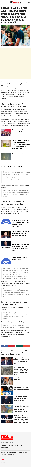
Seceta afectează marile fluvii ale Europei (21, 155)
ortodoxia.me (4, 447)
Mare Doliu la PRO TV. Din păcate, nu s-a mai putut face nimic (21, 389)
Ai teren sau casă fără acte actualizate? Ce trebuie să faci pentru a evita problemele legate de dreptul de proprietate (21, 222)
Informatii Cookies (22, 452)
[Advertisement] (15, 63)
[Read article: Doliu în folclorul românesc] (7, 381)
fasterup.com (18, 445)
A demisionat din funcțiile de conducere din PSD (20, 131)
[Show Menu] (2, 2)
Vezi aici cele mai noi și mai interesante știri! (20, 258)
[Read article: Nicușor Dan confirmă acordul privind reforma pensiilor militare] (7, 400)
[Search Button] (29, 2)
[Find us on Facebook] (1, 462)
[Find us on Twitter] (7, 462)
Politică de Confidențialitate (8, 454)
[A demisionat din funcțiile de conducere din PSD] (6, 135)
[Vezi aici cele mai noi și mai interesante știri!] (6, 263)
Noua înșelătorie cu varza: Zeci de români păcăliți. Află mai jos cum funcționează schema (21, 408)
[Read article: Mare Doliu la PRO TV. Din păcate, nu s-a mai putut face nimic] (7, 390)
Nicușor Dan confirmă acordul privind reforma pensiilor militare (20, 398)
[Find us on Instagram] (4, 462)
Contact (11, 442)
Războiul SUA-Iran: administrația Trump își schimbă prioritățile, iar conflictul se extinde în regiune (20, 370)
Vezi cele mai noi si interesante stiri (12, 166)
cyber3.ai (3, 445)
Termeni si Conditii (11, 452)
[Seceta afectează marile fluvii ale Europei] (6, 159)
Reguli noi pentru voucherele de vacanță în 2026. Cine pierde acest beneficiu (20, 233)
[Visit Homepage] (15, 2)
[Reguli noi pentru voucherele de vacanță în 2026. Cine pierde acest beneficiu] (6, 237)
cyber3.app (10, 445)
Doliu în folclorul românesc (18, 378)
